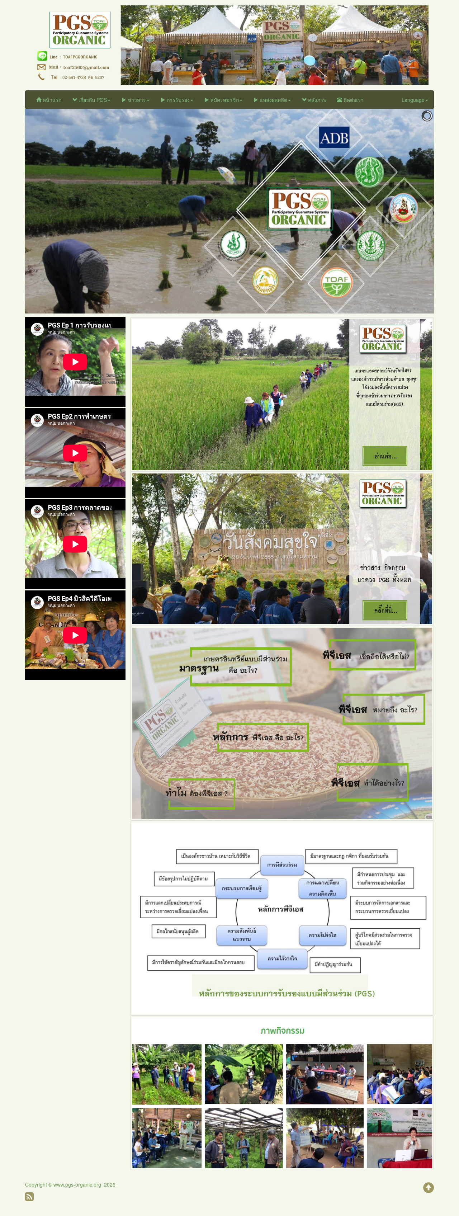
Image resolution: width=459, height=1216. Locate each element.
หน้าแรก (51, 99)
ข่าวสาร (136, 99)
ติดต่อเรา (353, 99)
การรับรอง (177, 99)
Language (413, 99)
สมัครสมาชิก (224, 99)
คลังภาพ (316, 99)
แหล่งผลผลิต (272, 99)
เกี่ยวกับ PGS (92, 99)
